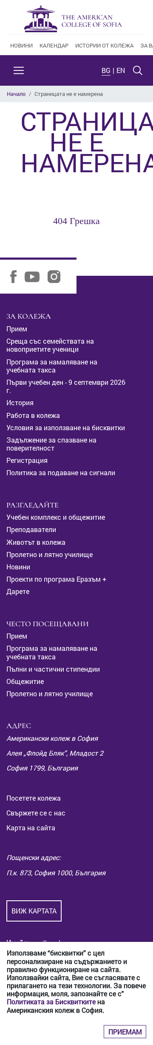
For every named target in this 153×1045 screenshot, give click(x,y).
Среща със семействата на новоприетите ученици (50, 344)
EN (120, 70)
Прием (16, 328)
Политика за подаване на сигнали (60, 472)
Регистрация (27, 460)
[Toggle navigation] (19, 70)
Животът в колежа (35, 542)
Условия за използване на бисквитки (65, 427)
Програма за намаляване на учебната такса (51, 365)
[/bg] (73, 18)
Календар (54, 45)
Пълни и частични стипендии (53, 668)
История (20, 402)
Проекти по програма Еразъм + (56, 578)
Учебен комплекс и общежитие (55, 517)
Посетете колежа (33, 797)
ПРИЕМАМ (125, 1031)
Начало (16, 93)
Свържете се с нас (35, 812)
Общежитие (25, 681)
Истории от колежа (104, 45)
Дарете (17, 591)
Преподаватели (31, 529)
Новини (21, 45)
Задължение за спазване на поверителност (51, 443)
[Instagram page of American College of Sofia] (57, 276)
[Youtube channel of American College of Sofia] (35, 276)
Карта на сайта (30, 827)
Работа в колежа (33, 415)
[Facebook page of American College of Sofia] (16, 276)
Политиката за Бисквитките (51, 1001)
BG (106, 70)
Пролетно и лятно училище (49, 554)
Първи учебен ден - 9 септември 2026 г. (65, 386)
